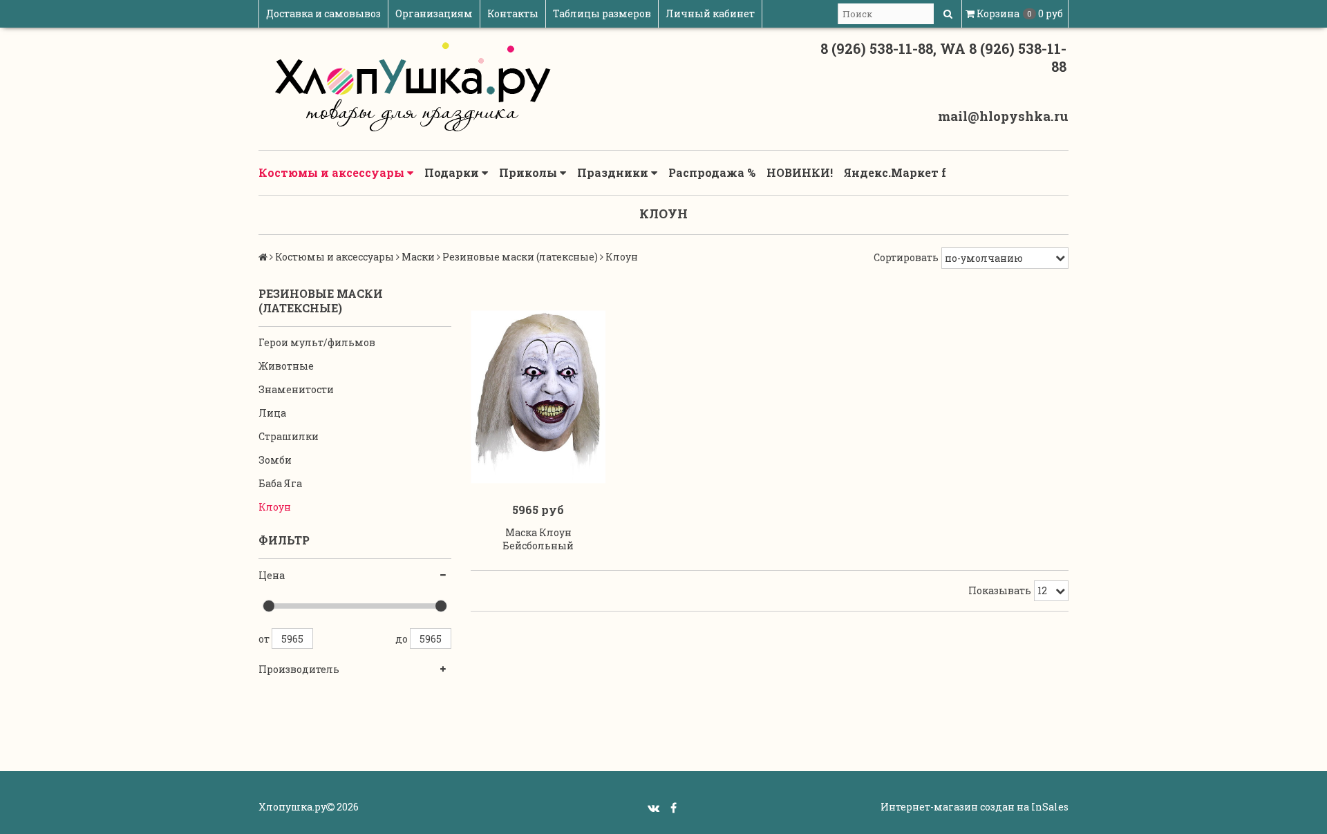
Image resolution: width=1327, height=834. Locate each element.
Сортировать (906, 257)
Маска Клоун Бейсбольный (538, 539)
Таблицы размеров (602, 13)
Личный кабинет (710, 13)
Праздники (614, 172)
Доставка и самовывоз (323, 13)
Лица (272, 412)
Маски (418, 256)
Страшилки (288, 436)
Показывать (999, 590)
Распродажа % (711, 172)
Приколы (529, 172)
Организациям (434, 13)
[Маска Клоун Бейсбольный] (538, 397)
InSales (1050, 806)
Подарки (453, 172)
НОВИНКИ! (799, 172)
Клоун (274, 506)
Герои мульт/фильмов (316, 342)
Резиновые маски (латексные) (520, 256)
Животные (286, 365)
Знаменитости (296, 389)
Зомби (275, 459)
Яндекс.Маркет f (895, 172)
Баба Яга (280, 483)
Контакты (512, 13)
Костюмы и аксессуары (332, 172)
